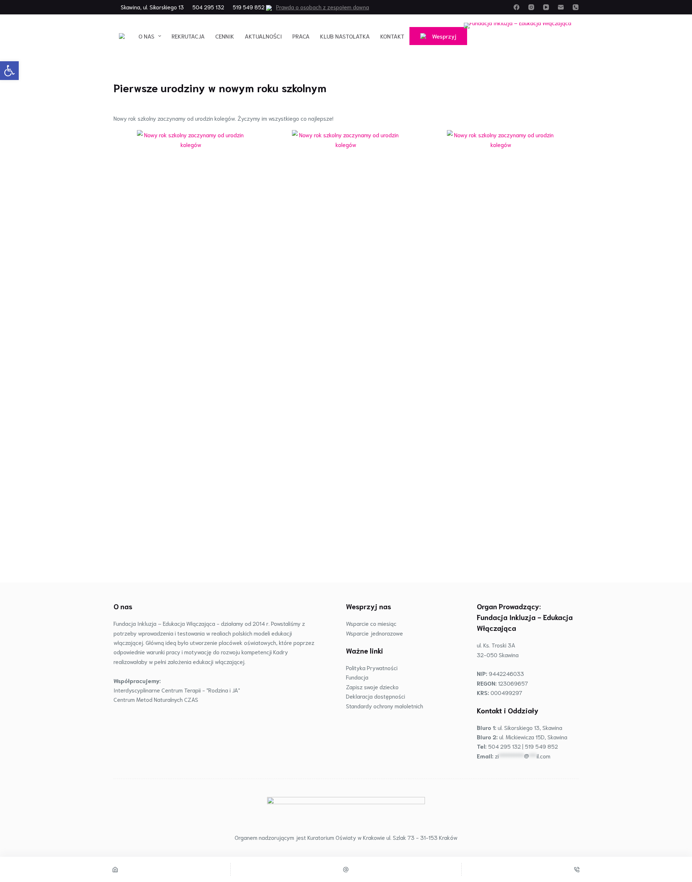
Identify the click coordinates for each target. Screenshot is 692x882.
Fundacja (357, 677)
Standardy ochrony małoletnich (384, 705)
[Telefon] (575, 7)
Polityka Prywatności (372, 667)
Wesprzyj (444, 36)
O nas (146, 36)
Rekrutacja (188, 36)
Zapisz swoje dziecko (372, 686)
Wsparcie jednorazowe (374, 633)
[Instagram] (531, 7)
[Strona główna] (115, 869)
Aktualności (263, 36)
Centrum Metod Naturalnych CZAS (156, 699)
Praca (301, 36)
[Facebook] (516, 7)
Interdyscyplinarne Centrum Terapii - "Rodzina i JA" (177, 690)
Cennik (224, 36)
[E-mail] (345, 869)
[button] (9, 70)
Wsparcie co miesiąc (371, 623)
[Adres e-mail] (561, 7)
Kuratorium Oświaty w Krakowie (346, 837)
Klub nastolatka (345, 36)
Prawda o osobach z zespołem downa (322, 6)
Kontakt (392, 36)
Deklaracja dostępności (375, 696)
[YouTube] (546, 7)
